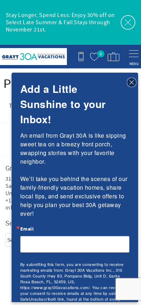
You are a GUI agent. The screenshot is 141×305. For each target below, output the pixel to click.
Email (27, 229)
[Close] (131, 82)
